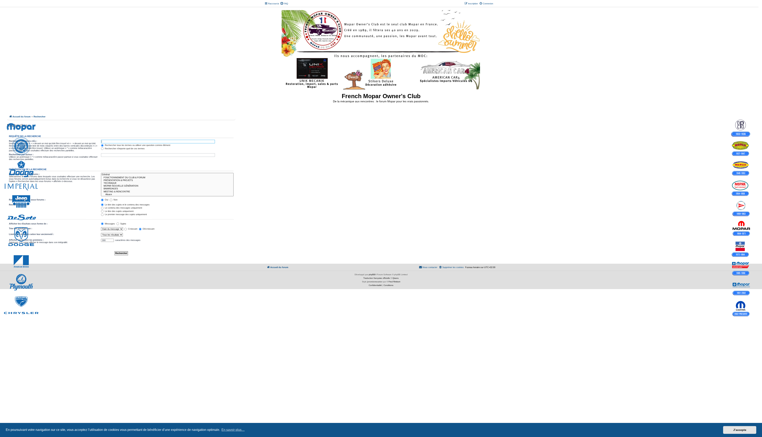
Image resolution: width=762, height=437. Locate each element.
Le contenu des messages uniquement (123, 208)
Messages (109, 223)
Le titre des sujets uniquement (119, 211)
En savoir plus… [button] (233, 429)
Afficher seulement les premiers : (26, 240)
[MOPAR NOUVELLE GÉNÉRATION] (167, 186)
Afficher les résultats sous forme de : (28, 223)
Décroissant (148, 229)
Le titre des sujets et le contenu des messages (127, 204)
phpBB (372, 274)
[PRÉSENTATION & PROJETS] (167, 180)
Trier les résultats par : (20, 228)
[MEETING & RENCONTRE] (167, 191)
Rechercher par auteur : (21, 154)
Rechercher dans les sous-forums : (27, 199)
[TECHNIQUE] (167, 183)
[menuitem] (284, 3)
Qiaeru (396, 278)
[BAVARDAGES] (167, 188)
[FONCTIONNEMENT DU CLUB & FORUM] (167, 177)
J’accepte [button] (739, 429)
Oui (106, 199)
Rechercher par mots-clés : (23, 141)
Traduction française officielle (376, 278)
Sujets (123, 223)
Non (115, 199)
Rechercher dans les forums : (24, 174)
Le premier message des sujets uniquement (125, 214)
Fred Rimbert (394, 282)
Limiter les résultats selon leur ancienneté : (31, 234)
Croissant (132, 229)
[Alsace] (167, 194)
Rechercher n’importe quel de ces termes (124, 148)
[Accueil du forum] (381, 49)
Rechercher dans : (18, 204)
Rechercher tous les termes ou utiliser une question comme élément (137, 145)
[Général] (167, 174)
